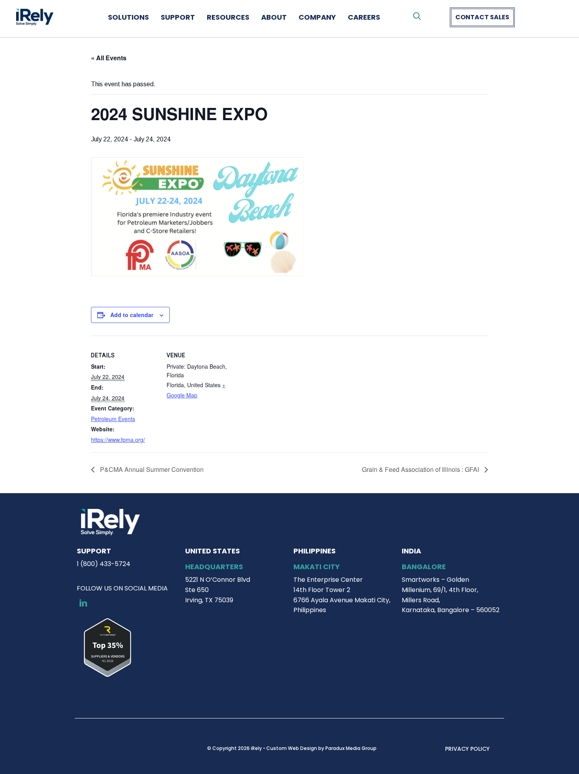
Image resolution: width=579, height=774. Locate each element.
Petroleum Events (113, 419)
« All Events (108, 57)
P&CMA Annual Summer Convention (151, 469)
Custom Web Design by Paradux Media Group (321, 748)
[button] (417, 16)
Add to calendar (131, 315)
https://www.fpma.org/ (118, 440)
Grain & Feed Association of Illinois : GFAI (421, 469)
